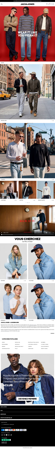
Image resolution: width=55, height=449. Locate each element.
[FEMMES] (13, 261)
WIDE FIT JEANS (44, 348)
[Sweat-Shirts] (46, 190)
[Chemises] (9, 190)
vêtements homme (32, 324)
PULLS (16, 348)
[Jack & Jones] (27, 4)
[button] (27, 424)
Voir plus (52, 333)
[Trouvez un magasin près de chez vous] (47, 4)
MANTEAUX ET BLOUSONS (33, 342)
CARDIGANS (30, 348)
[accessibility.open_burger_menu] (1, 4)
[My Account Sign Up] (27, 379)
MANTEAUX (17, 344)
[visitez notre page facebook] (2, 435)
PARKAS (3, 346)
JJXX (19, 330)
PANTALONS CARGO (19, 346)
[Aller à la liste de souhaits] (51, 4)
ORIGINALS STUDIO (6, 348)
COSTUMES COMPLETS (32, 344)
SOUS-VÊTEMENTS (45, 346)
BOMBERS (43, 342)
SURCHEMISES (5, 344)
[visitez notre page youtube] (6, 435)
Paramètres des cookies (27, 447)
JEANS (3, 342)
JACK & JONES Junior (5, 330)
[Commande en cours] (53, 4)
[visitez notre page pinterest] (9, 435)
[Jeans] (27, 34)
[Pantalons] (27, 91)
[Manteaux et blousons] (27, 190)
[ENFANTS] (13, 301)
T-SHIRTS (30, 346)
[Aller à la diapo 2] (27, 202)
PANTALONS (17, 342)
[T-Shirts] (27, 150)
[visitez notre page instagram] (4, 435)
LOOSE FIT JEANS (44, 344)
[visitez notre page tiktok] (11, 435)
